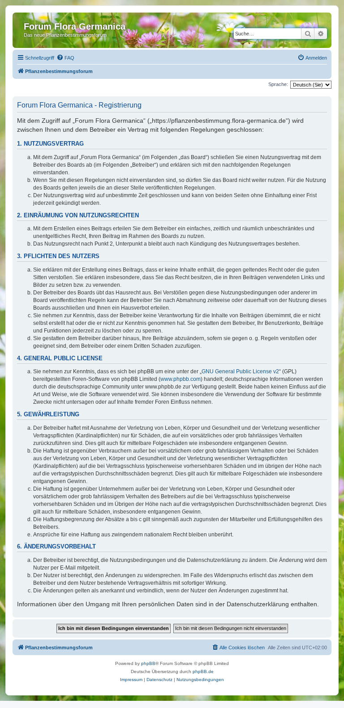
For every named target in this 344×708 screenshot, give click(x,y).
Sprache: (278, 84)
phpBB (148, 663)
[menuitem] (65, 57)
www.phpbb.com (180, 379)
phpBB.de (203, 671)
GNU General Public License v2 (240, 371)
